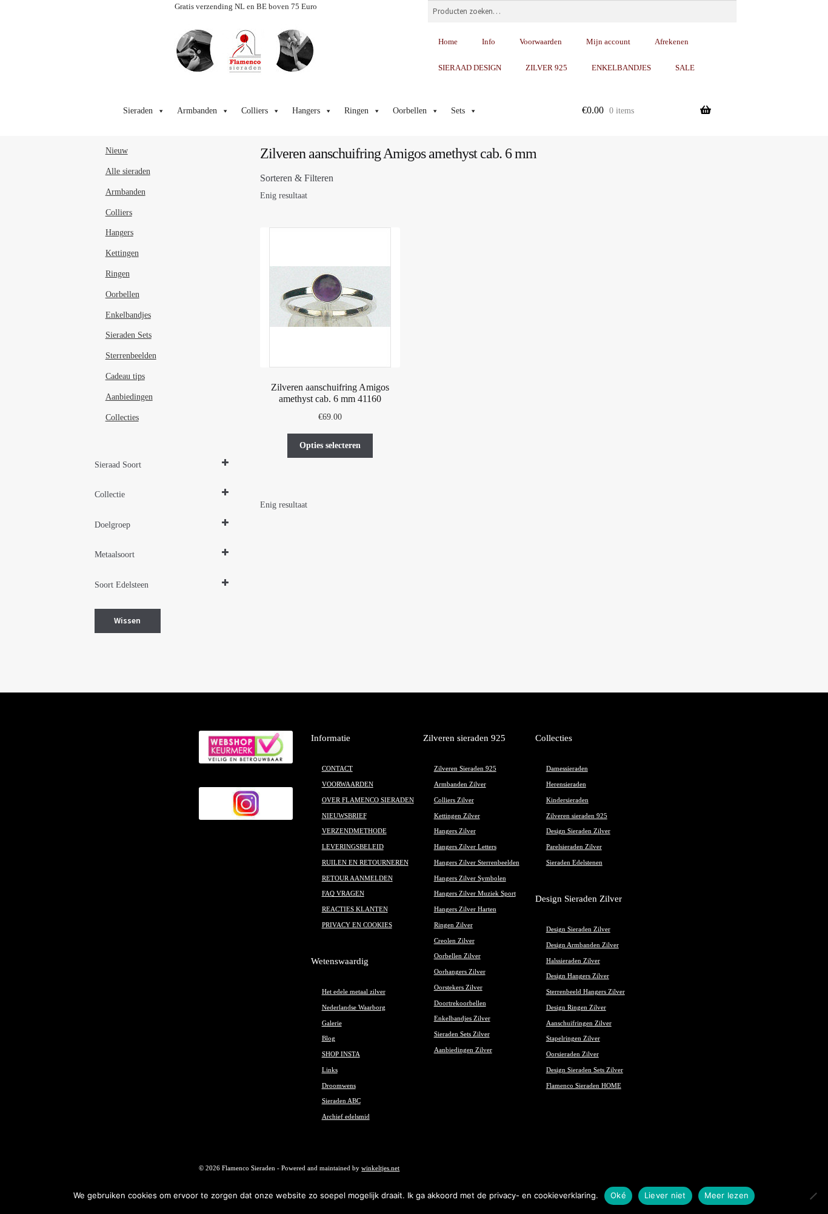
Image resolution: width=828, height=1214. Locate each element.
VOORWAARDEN (347, 784)
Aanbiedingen (129, 396)
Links (330, 1070)
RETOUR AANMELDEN (357, 878)
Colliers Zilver (454, 800)
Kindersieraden (567, 800)
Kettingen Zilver (457, 816)
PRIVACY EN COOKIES (357, 925)
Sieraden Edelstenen (574, 862)
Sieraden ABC (341, 1101)
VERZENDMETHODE (354, 831)
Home (448, 41)
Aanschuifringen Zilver (579, 1023)
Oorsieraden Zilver (572, 1054)
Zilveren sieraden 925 (576, 816)
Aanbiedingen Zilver (463, 1050)
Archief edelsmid (346, 1116)
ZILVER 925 (546, 67)
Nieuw (116, 150)
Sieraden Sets (128, 335)
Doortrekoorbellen (460, 1003)
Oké (618, 1195)
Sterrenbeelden (130, 355)
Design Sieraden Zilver (578, 831)
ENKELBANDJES (621, 67)
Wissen (127, 620)
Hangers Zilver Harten (465, 909)
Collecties (122, 417)
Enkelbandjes (128, 315)
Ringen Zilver (453, 925)
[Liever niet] (813, 1196)
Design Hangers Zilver (577, 976)
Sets (458, 110)
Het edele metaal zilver (354, 991)
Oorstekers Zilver (458, 987)
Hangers (306, 110)
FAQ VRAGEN (343, 893)
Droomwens (339, 1085)
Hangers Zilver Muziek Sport (475, 893)
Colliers (254, 110)
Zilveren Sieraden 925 (465, 768)
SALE (685, 67)
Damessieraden (567, 768)
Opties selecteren (330, 445)
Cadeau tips (125, 376)
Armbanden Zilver (460, 784)
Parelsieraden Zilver (574, 846)
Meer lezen (726, 1195)
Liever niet (665, 1195)
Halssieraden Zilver (573, 960)
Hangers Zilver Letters (465, 846)
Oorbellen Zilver (457, 956)
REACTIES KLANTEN (355, 909)
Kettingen (122, 253)
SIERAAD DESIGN (469, 67)
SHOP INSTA (341, 1054)
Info (488, 41)
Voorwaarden (540, 41)
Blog (328, 1038)
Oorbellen (410, 110)
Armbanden (197, 110)
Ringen (356, 110)
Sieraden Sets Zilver (462, 1034)
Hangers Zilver (455, 831)
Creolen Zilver (454, 940)
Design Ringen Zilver (576, 1007)
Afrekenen (672, 41)
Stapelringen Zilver (573, 1038)
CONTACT (337, 768)
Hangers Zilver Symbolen (470, 878)
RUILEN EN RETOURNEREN (365, 862)
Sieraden (138, 110)
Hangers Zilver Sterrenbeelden (476, 862)
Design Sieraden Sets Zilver (584, 1070)
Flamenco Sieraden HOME (583, 1085)
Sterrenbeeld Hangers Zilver (585, 991)
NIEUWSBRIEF (344, 816)
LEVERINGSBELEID (353, 846)
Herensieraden (566, 784)
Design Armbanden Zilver (582, 945)
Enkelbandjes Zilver (462, 1018)
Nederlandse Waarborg (354, 1007)
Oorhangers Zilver (460, 971)
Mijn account (608, 41)
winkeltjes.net (380, 1168)
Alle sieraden (127, 171)
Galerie (332, 1023)
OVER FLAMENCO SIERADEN (368, 800)
